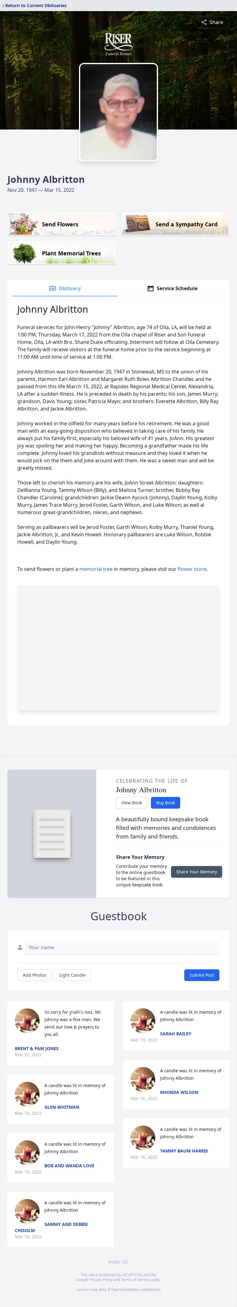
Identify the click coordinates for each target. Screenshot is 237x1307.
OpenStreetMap (125, 1289)
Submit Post (201, 975)
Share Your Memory (196, 872)
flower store (192, 569)
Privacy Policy (101, 1279)
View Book (131, 803)
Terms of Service (135, 1279)
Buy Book (165, 803)
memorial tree (96, 569)
